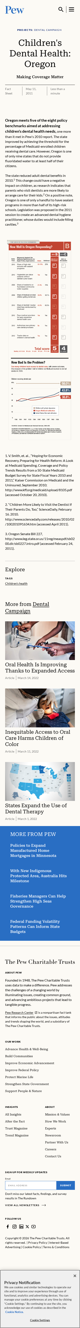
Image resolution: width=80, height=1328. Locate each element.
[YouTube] (33, 1226)
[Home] (40, 962)
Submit (65, 1185)
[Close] (75, 1275)
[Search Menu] (61, 9)
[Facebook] (7, 1226)
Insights (11, 1106)
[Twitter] (27, 1226)
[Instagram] (14, 1226)
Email (8, 1179)
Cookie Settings (40, 1320)
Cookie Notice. (14, 1312)
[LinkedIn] (21, 1226)
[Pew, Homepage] (14, 9)
